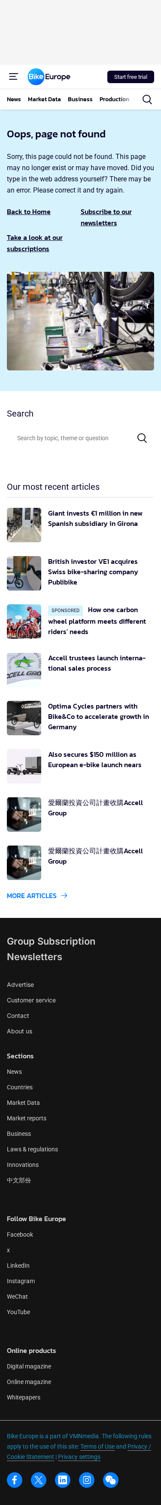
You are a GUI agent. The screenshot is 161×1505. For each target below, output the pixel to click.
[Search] (142, 438)
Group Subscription (51, 941)
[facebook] (14, 1480)
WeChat (17, 1296)
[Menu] (14, 76)
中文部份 (19, 1180)
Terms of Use (97, 1446)
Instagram (21, 1281)
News (14, 1071)
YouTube (18, 1312)
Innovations (23, 1164)
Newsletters (34, 956)
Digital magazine (29, 1366)
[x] (38, 1480)
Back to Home (29, 211)
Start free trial (130, 77)
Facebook (20, 1234)
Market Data (23, 1102)
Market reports (26, 1118)
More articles (32, 895)
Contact (18, 1015)
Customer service (31, 1000)
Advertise (20, 984)
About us (19, 1031)
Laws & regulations (32, 1149)
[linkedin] (62, 1480)
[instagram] (86, 1480)
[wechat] (110, 1480)
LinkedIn (18, 1265)
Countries (20, 1087)
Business (19, 1133)
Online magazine (29, 1381)
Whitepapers (23, 1397)
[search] (147, 99)
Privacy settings (79, 1456)
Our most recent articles (53, 487)
